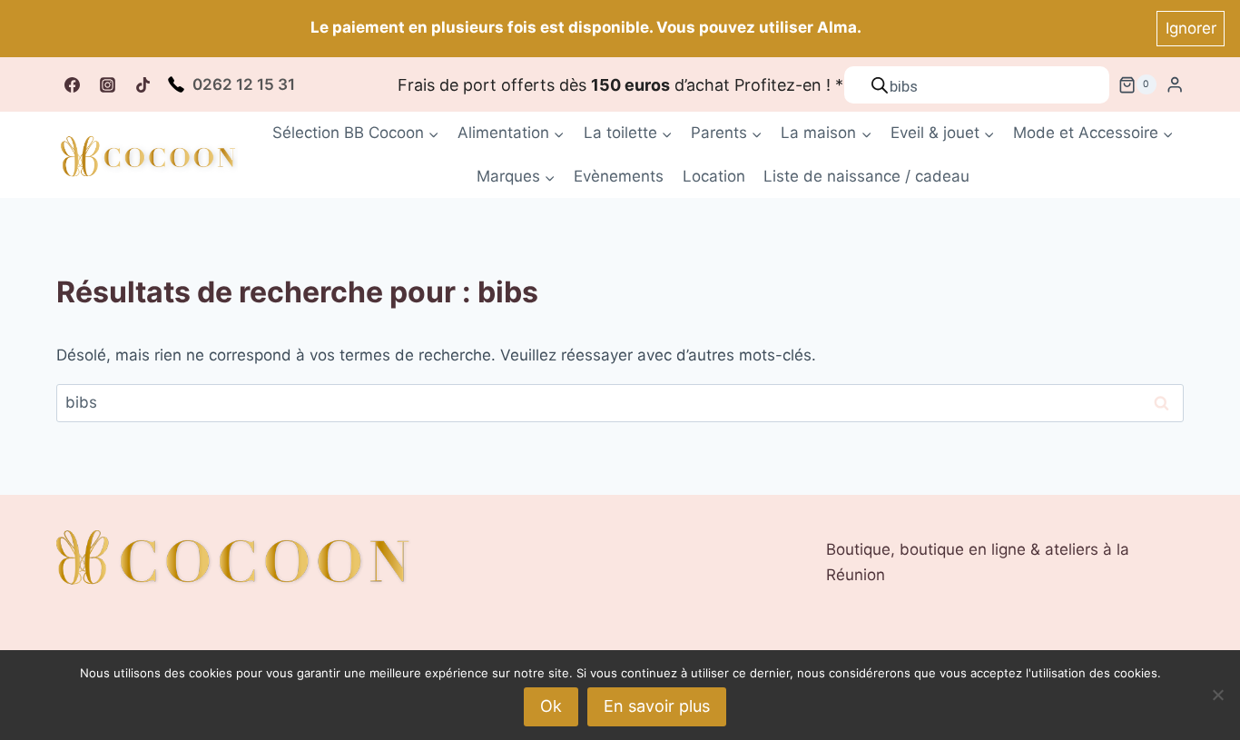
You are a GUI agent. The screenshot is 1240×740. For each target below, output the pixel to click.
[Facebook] (71, 84)
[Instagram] (107, 84)
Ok (551, 705)
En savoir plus (657, 705)
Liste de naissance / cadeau (866, 176)
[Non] (1217, 695)
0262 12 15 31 (243, 84)
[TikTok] (142, 84)
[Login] (1175, 85)
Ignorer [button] (1191, 28)
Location (714, 176)
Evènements (619, 176)
